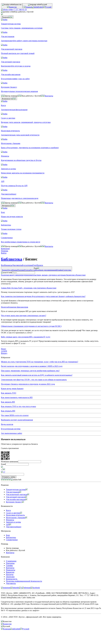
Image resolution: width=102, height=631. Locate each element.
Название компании (9, 461)
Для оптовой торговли (15, 497)
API (7, 524)
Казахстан (13, 7)
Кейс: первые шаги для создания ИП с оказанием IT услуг (25, 337)
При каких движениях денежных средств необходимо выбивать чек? (30, 371)
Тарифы (9, 565)
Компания (5, 249)
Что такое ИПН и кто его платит (15, 415)
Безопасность (11, 579)
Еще (36, 269)
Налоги (40, 265)
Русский (48, 7)
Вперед (4, 353)
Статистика (67, 270)
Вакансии (10, 572)
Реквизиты (10, 570)
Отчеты (27, 270)
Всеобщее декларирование (46, 270)
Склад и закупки (13, 513)
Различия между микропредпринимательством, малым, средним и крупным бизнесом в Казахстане (43, 275)
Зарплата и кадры (13, 522)
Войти (3, 253)
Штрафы (59, 270)
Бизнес (4, 270)
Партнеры (10, 563)
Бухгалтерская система (10, 429)
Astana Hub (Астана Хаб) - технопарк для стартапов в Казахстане (28, 288)
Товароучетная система (16, 489)
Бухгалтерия (27, 265)
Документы (17, 265)
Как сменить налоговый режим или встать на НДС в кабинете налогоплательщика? (36, 375)
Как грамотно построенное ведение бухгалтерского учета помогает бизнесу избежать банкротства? (43, 296)
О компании (11, 561)
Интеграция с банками (15, 517)
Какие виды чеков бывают (12, 388)
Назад (3, 349)
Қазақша (29, 7)
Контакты (49, 96)
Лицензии (10, 577)
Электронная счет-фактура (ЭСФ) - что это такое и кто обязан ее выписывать (34, 380)
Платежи (20, 270)
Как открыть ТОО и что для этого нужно (18, 406)
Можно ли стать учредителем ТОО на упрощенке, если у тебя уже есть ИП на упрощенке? (39, 362)
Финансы (8, 265)
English (40, 7)
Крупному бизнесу (14, 502)
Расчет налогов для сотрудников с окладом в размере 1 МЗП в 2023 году (32, 366)
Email (3, 464)
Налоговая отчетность (15, 515)
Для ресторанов (12, 492)
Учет (35, 265)
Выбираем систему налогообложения (17, 420)
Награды (9, 574)
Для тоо (33, 270)
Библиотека (11, 259)
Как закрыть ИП (8, 402)
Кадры (15, 270)
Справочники (12, 540)
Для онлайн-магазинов (15, 499)
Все (2, 265)
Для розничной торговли (16, 494)
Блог (8, 535)
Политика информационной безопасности (24, 581)
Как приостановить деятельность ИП (17, 397)
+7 (4, 472)
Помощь (4, 251)
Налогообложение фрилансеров (14, 307)
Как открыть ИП (8, 411)
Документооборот (13, 527)
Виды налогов (7, 424)
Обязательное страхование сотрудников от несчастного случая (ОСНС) (31, 326)
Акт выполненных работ (11, 433)
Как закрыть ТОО (8, 393)
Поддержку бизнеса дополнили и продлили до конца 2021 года (28, 384)
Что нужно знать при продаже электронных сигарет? (23, 315)
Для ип (10, 270)
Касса (8, 510)
